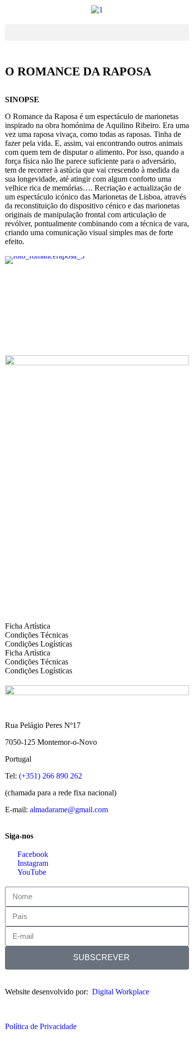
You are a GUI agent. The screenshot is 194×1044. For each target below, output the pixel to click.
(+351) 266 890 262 (50, 776)
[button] (97, 32)
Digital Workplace (120, 991)
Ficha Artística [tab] (27, 626)
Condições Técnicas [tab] (36, 635)
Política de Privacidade (41, 1026)
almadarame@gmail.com (69, 809)
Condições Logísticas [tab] (38, 644)
